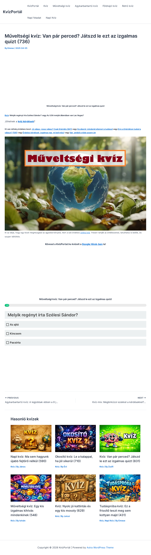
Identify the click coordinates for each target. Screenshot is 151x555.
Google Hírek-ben (92, 244)
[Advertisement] (75, 75)
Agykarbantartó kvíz (86, 5)
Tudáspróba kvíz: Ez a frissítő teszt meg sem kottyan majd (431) (115, 510)
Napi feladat (34, 17)
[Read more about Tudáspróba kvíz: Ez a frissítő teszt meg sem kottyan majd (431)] (120, 487)
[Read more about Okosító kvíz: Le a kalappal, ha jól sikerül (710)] (75, 438)
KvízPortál (12, 11)
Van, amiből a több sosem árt (83, 132)
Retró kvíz (127, 5)
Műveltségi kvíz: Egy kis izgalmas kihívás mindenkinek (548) (27, 510)
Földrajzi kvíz (110, 5)
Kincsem (15, 333)
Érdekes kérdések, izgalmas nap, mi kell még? (43, 132)
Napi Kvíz (51, 17)
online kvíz (85, 232)
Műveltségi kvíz (61, 5)
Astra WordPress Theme (100, 547)
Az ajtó (14, 324)
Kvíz (46, 5)
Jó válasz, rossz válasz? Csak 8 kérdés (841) (52, 129)
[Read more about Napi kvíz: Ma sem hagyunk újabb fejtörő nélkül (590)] (31, 438)
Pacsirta (15, 342)
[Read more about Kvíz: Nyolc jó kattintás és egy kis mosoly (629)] (75, 487)
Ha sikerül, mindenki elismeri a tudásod (95, 129)
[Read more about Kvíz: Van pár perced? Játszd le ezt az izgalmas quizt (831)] (120, 438)
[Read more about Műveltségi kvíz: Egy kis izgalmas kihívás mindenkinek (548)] (31, 487)
